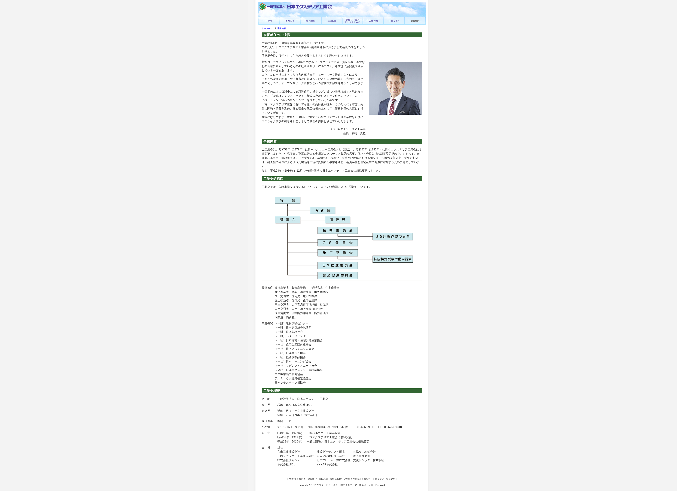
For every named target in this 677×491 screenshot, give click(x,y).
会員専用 (390, 478)
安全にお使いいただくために (345, 478)
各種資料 (366, 478)
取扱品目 (323, 478)
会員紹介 (312, 478)
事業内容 (281, 28)
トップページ (268, 28)
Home (292, 478)
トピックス (378, 478)
